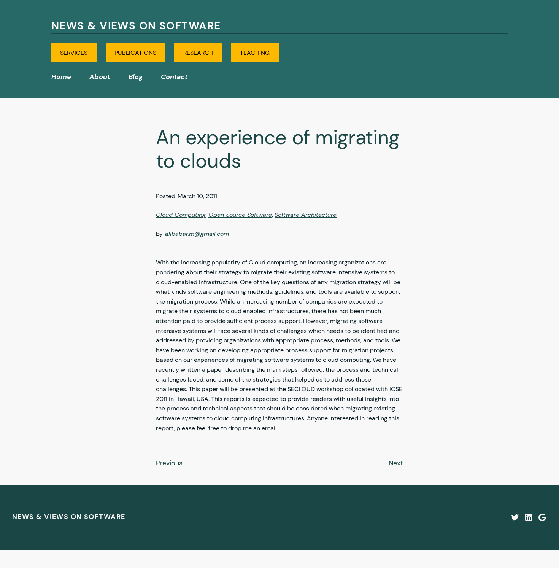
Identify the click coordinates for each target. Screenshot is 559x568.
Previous (169, 463)
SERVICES (73, 53)
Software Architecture (306, 215)
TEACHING (255, 53)
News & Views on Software (136, 26)
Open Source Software (240, 215)
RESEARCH (198, 53)
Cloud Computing (181, 215)
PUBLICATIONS (135, 53)
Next (396, 463)
